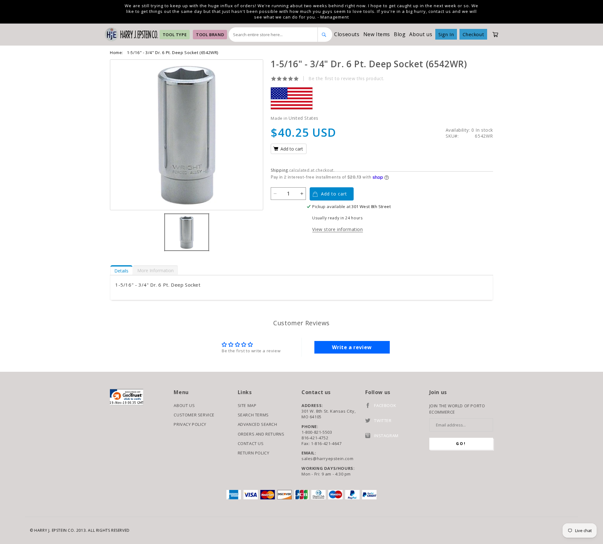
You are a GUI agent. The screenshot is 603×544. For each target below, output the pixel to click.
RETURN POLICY (253, 453)
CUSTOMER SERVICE (194, 415)
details (121, 271)
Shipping (279, 170)
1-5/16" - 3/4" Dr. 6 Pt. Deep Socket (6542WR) (172, 52)
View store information (337, 229)
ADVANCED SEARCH (257, 424)
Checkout (473, 34)
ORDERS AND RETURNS (261, 434)
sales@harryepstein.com (327, 458)
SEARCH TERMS (253, 415)
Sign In (446, 34)
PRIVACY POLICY (190, 424)
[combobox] (273, 34)
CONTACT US (251, 443)
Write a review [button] (352, 347)
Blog (399, 34)
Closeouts (346, 34)
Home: (116, 52)
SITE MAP (247, 405)
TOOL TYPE (175, 34)
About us (420, 34)
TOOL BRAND (210, 34)
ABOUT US (184, 405)
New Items (376, 34)
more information (155, 270)
